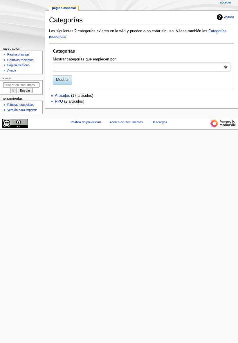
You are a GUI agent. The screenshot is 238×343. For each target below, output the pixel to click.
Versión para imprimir (22, 110)
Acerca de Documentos (126, 122)
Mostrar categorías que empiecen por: (85, 59)
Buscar (7, 78)
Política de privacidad (86, 122)
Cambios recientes (20, 60)
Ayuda (229, 17)
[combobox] (141, 67)
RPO (59, 101)
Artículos (62, 96)
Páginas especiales (21, 104)
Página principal (18, 54)
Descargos (159, 122)
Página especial (64, 8)
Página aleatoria (18, 65)
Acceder (225, 2)
